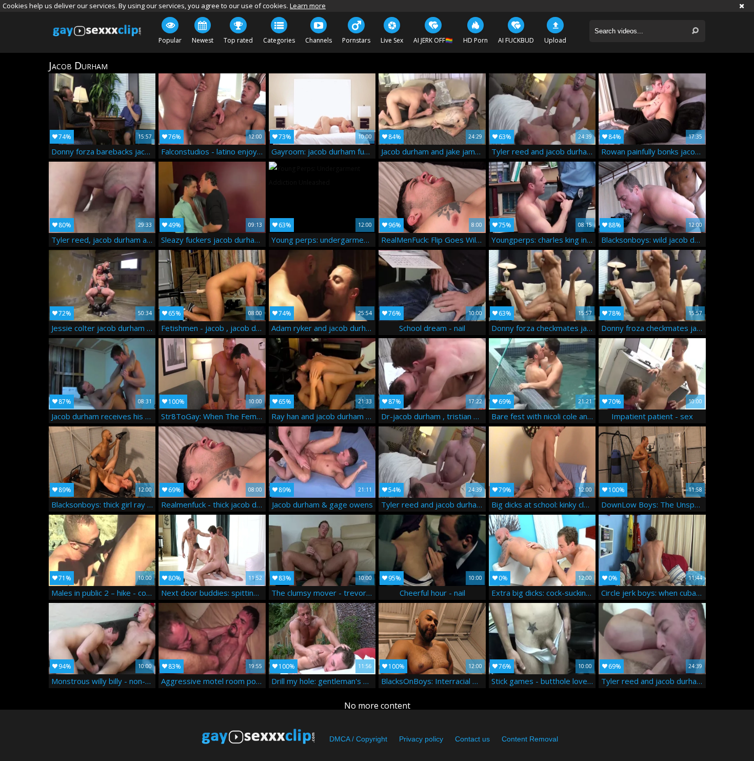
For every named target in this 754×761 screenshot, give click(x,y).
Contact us (472, 739)
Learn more (308, 5)
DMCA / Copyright (358, 739)
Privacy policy (421, 739)
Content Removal (530, 739)
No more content (377, 705)
